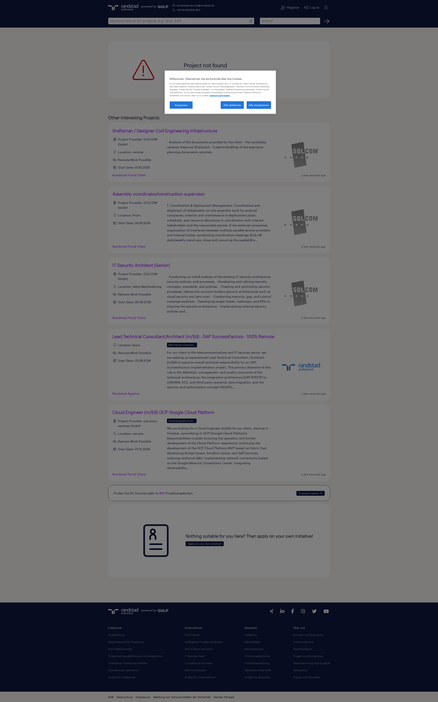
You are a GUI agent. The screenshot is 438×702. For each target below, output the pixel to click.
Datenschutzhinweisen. (220, 95)
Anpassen (181, 105)
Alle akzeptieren (259, 105)
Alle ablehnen (232, 105)
